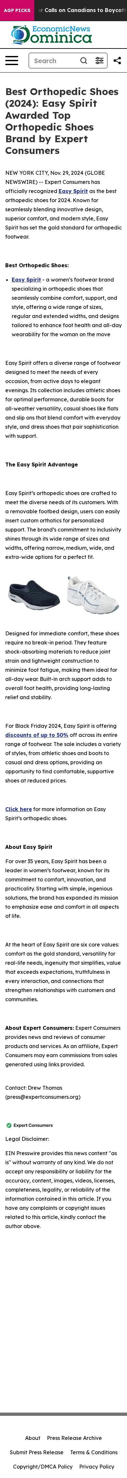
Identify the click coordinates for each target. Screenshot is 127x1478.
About (32, 1438)
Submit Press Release (37, 1452)
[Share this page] (117, 60)
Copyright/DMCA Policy (43, 1466)
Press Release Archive (74, 1438)
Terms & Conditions (94, 1452)
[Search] (84, 60)
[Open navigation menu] (11, 60)
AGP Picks (17, 10)
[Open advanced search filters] (99, 60)
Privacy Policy (96, 1466)
